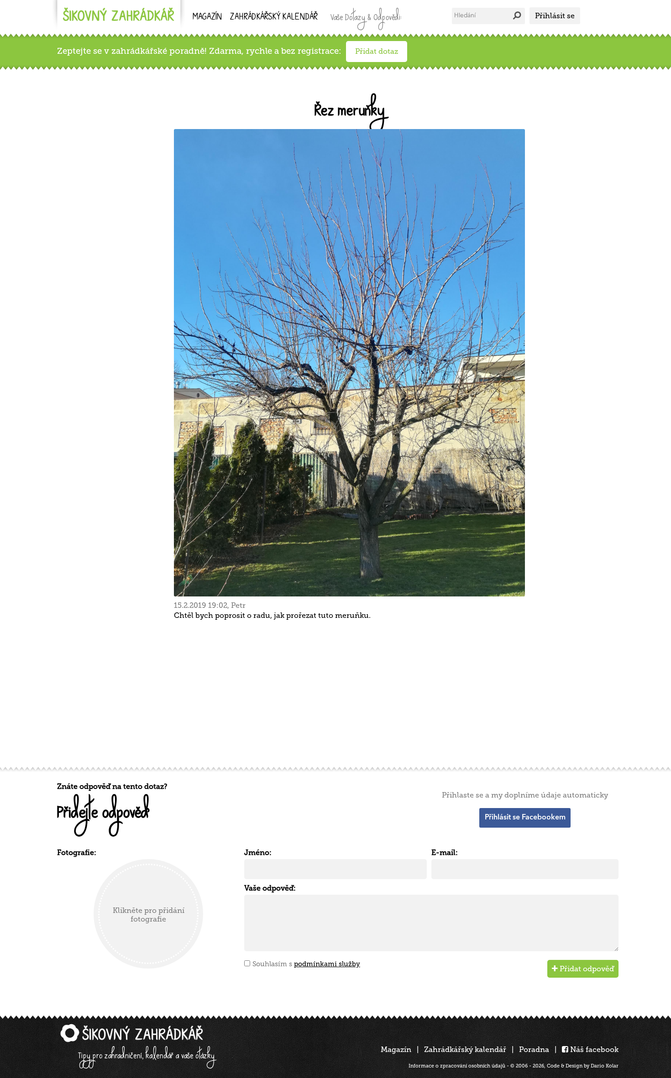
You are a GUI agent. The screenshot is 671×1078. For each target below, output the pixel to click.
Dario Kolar (605, 1066)
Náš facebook (593, 1049)
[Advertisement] (331, 692)
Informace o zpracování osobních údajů (457, 1066)
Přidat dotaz (376, 51)
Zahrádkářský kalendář (465, 1049)
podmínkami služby (327, 964)
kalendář (274, 18)
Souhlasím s (306, 964)
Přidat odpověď (586, 968)
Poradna (534, 1049)
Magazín (207, 18)
